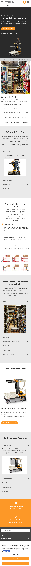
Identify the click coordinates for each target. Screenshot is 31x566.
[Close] (29, 543)
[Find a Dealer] (24, 2)
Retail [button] (4, 301)
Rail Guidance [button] (5, 483)
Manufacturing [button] (6, 337)
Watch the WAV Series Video (9, 33)
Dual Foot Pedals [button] (7, 189)
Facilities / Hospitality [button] (8, 354)
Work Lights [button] (5, 491)
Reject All (15, 558)
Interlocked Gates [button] (7, 152)
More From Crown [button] (6, 538)
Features (5, 59)
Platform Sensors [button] (7, 180)
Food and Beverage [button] (8, 346)
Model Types (12, 59)
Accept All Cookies (15, 563)
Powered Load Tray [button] (6, 445)
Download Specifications (7, 416)
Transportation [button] (6, 350)
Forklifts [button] (3, 535)
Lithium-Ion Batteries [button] (7, 478)
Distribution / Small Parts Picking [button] (11, 341)
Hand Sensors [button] (6, 184)
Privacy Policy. (7, 551)
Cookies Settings (15, 554)
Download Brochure (19, 416)
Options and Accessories (23, 59)
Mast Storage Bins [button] (6, 487)
